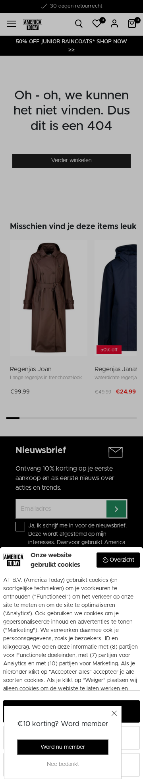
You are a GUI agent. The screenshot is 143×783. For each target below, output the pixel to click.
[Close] (114, 713)
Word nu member (63, 747)
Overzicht (122, 560)
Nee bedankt (63, 764)
